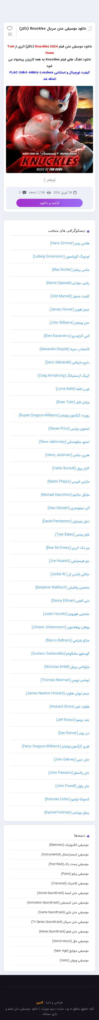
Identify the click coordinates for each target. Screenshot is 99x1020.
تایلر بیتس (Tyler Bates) (72, 534)
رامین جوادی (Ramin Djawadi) (67, 283)
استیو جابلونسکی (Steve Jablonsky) (64, 442)
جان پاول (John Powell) (72, 786)
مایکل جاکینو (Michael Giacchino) (65, 494)
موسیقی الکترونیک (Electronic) (69, 844)
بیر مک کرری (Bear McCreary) (67, 547)
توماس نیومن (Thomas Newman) (64, 680)
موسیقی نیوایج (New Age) (71, 950)
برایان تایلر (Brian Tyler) (72, 402)
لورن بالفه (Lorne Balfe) (72, 389)
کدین (39, 1002)
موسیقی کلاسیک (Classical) (70, 883)
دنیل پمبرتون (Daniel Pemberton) (65, 521)
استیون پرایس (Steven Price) (68, 428)
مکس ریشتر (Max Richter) (70, 269)
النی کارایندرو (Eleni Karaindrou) (66, 336)
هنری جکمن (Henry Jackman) (67, 455)
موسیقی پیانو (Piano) (75, 873)
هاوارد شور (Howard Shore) (69, 706)
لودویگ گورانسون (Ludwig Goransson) (61, 256)
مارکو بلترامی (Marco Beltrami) (67, 640)
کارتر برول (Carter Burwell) (70, 468)
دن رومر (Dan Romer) (73, 733)
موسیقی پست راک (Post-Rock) (69, 864)
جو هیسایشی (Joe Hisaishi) (69, 561)
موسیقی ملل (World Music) (70, 941)
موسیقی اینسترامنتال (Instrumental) (65, 854)
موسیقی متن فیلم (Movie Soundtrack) (64, 931)
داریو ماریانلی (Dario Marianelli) (67, 362)
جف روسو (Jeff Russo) (72, 720)
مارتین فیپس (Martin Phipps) (68, 481)
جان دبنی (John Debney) (71, 759)
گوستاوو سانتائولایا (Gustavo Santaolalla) (60, 653)
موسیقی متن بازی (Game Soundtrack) (63, 912)
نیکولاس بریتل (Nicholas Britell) (66, 667)
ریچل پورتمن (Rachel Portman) (66, 812)
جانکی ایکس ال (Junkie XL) (69, 574)
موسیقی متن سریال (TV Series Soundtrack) (60, 921)
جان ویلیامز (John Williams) (69, 322)
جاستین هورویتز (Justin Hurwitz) (66, 614)
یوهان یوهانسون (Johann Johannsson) (60, 627)
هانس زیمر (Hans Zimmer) (69, 243)
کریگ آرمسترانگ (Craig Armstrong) (63, 375)
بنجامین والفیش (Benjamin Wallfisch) (62, 587)
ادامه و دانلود (49, 203)
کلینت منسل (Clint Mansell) (69, 296)
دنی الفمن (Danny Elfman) (70, 600)
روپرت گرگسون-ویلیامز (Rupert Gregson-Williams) (54, 415)
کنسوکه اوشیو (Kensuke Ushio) (67, 799)
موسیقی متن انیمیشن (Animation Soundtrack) (58, 902)
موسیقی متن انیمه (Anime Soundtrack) (63, 893)
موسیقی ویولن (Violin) (74, 960)
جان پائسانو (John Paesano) (68, 772)
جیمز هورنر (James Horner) (69, 309)
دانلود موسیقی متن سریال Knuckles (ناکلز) (52, 29)
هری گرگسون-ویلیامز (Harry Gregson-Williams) (55, 746)
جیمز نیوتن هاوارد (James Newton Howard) (57, 693)
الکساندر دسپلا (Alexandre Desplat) (64, 349)
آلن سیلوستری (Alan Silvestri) (68, 508)
